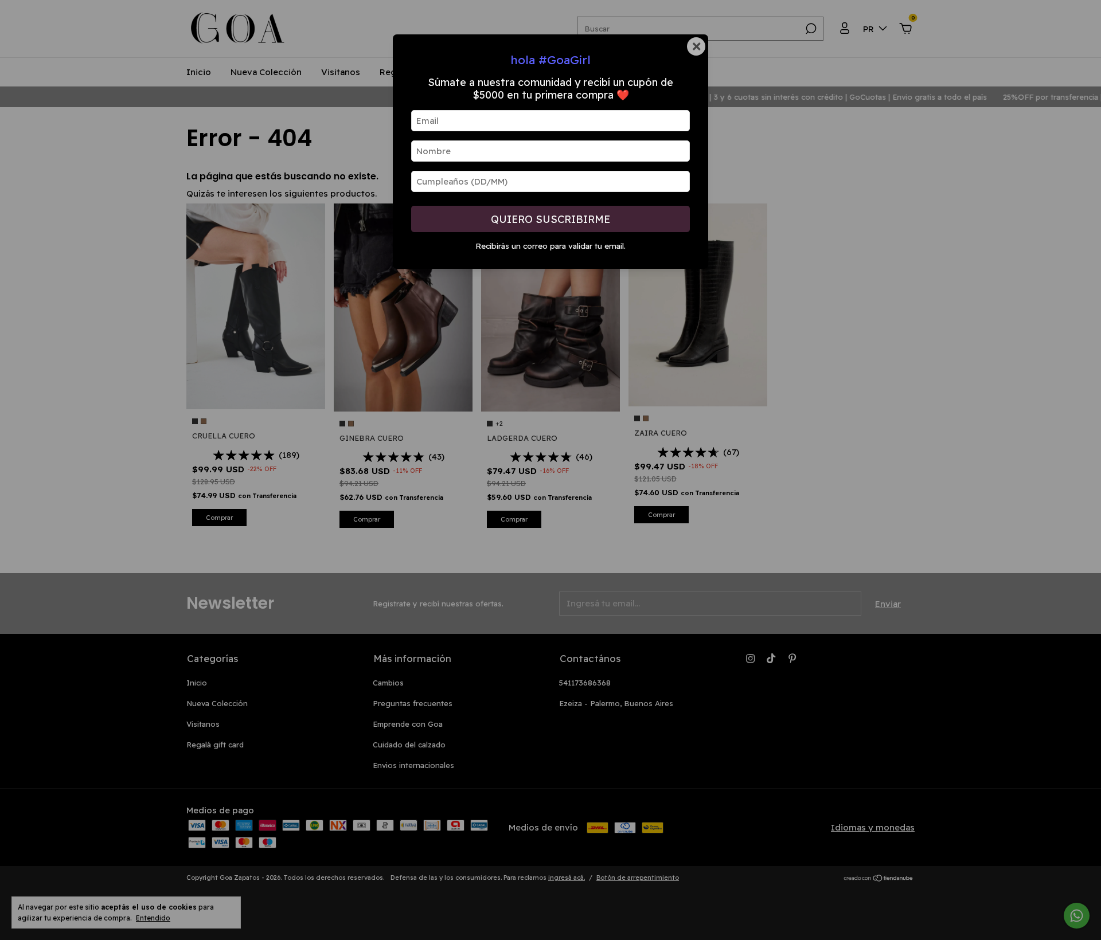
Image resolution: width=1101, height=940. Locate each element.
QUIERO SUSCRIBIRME (550, 219)
